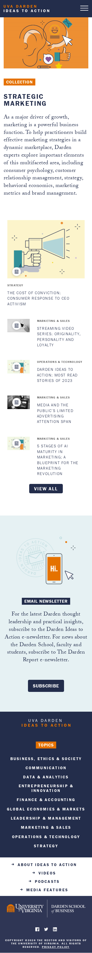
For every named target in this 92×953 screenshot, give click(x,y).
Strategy (15, 285)
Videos (47, 873)
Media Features (47, 890)
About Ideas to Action (47, 864)
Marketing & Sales (53, 321)
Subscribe (46, 686)
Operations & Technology (59, 362)
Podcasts (47, 881)
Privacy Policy (56, 947)
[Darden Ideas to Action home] (46, 724)
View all (46, 489)
